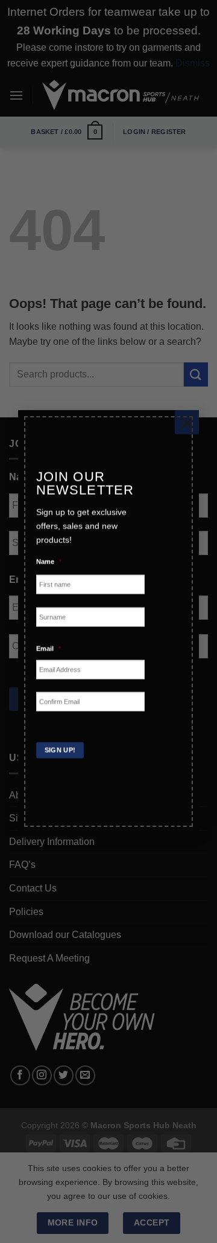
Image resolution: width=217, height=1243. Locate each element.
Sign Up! (60, 750)
